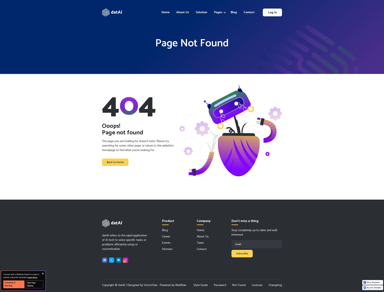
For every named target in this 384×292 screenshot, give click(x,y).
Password (220, 285)
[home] (112, 12)
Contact (249, 12)
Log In (272, 12)
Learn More (32, 277)
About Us (182, 12)
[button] (219, 12)
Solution (201, 12)
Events (166, 243)
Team (200, 243)
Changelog (275, 285)
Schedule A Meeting (9, 284)
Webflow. (181, 285)
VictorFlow (150, 285)
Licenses (257, 285)
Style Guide (201, 285)
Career (166, 236)
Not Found (239, 285)
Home (165, 12)
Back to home (115, 162)
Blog (234, 12)
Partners (167, 249)
